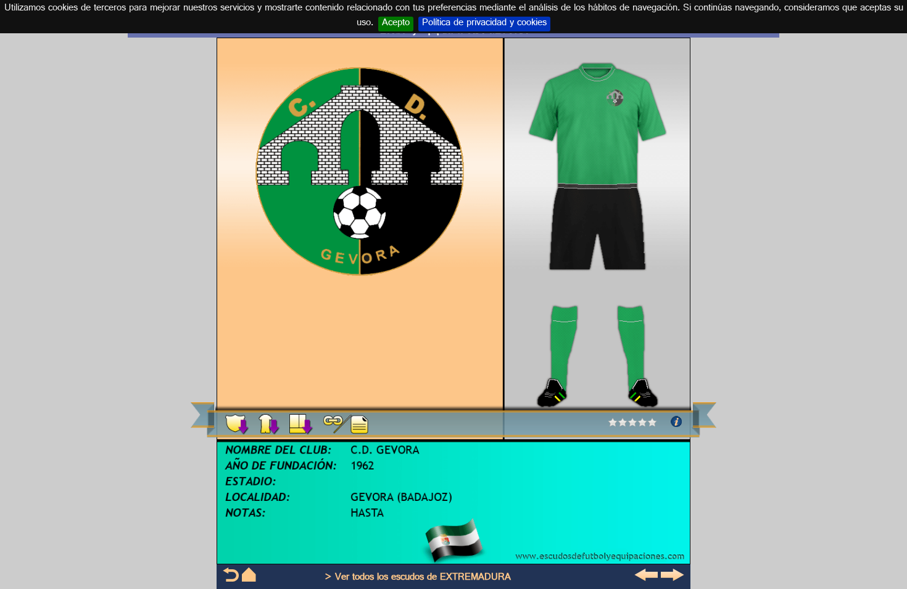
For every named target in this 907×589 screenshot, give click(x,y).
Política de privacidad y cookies (484, 24)
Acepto (396, 24)
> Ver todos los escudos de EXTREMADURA (418, 578)
